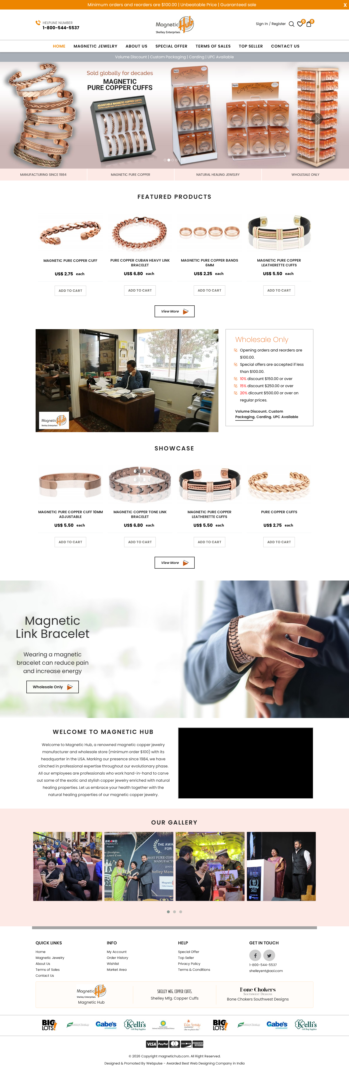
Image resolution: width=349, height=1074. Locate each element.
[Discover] (186, 1044)
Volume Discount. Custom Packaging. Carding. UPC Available (266, 414)
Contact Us (285, 46)
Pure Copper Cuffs (279, 511)
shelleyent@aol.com (266, 970)
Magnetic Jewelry (96, 46)
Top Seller (251, 46)
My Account (117, 951)
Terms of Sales (213, 46)
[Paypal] (163, 1044)
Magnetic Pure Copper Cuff (70, 260)
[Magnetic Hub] (174, 24)
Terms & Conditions (194, 969)
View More (170, 311)
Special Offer (172, 46)
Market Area (117, 969)
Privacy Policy (189, 963)
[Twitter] (269, 955)
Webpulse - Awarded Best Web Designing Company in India (195, 1063)
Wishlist (113, 963)
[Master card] (174, 1044)
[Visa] (151, 1044)
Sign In (262, 23)
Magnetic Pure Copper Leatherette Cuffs (279, 263)
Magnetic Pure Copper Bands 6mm (209, 263)
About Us (136, 46)
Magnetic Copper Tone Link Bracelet (140, 514)
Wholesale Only (48, 687)
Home (59, 46)
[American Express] (198, 1044)
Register (279, 23)
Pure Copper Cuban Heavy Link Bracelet (140, 263)
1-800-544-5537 (61, 27)
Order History (117, 957)
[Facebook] (255, 955)
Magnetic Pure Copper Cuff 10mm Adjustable (70, 514)
